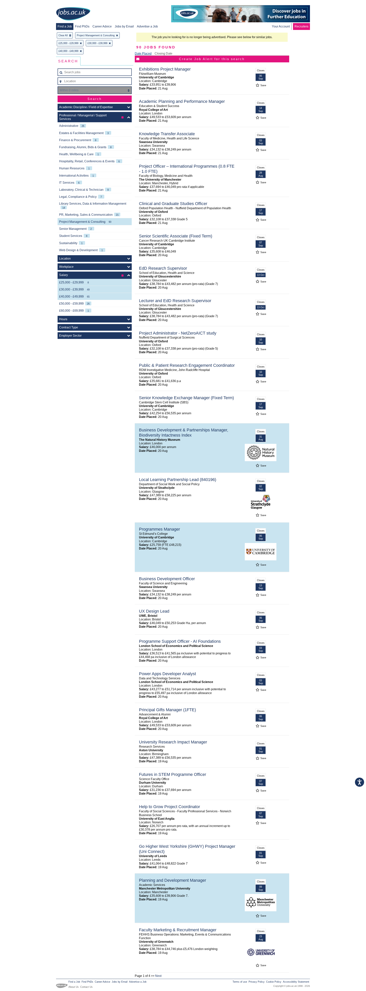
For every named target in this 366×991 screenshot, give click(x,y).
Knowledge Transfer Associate (167, 133)
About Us (73, 986)
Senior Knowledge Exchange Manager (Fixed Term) (186, 397)
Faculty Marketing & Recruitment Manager (177, 929)
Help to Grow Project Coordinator (169, 806)
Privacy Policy (257, 981)
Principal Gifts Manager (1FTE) (167, 709)
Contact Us (86, 986)
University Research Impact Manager (173, 742)
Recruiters (301, 26)
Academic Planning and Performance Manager (182, 101)
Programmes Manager (159, 529)
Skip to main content (15, 3)
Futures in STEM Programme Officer (172, 774)
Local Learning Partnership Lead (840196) (177, 479)
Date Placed (143, 53)
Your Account (281, 26)
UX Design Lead (154, 611)
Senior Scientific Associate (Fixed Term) (175, 236)
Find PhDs (82, 26)
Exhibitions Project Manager (165, 69)
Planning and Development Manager (172, 880)
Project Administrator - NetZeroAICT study (177, 333)
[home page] (73, 14)
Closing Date (163, 53)
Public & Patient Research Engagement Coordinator (187, 365)
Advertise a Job (147, 26)
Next (158, 975)
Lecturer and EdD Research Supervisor (175, 300)
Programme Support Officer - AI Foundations (180, 641)
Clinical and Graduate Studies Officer (173, 203)
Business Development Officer (167, 578)
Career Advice (102, 26)
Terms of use (240, 981)
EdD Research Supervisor (163, 268)
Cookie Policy (273, 981)
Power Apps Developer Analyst (167, 673)
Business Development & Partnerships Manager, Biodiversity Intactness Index (183, 433)
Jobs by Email (124, 26)
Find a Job (65, 26)
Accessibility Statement (296, 981)
